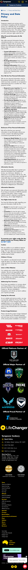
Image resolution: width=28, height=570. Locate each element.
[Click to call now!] (19, 2)
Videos (4, 524)
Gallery (4, 520)
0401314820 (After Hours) (10, 448)
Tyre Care (4, 490)
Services (4, 499)
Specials (4, 510)
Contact (4, 512)
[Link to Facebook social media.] (12, 566)
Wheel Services (5, 508)
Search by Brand (6, 488)
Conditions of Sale (19, 563)
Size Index (4, 531)
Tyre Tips (4, 492)
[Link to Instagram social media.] (15, 566)
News (3, 522)
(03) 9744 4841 (9, 445)
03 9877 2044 (6, 242)
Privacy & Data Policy (10, 563)
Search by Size (5, 486)
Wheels (4, 493)
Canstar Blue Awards (7, 533)
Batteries (4, 503)
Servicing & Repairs (6, 505)
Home (4, 10)
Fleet (3, 518)
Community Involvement (9, 516)
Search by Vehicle (6, 484)
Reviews (4, 526)
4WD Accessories (6, 501)
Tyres (3, 482)
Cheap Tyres (5, 536)
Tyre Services (5, 507)
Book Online (5, 514)
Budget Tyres (5, 535)
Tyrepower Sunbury (15, 5)
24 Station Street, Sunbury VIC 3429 (15, 442)
